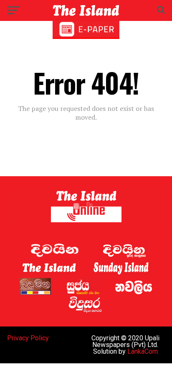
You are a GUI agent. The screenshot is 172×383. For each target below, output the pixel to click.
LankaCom (142, 351)
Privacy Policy (28, 338)
